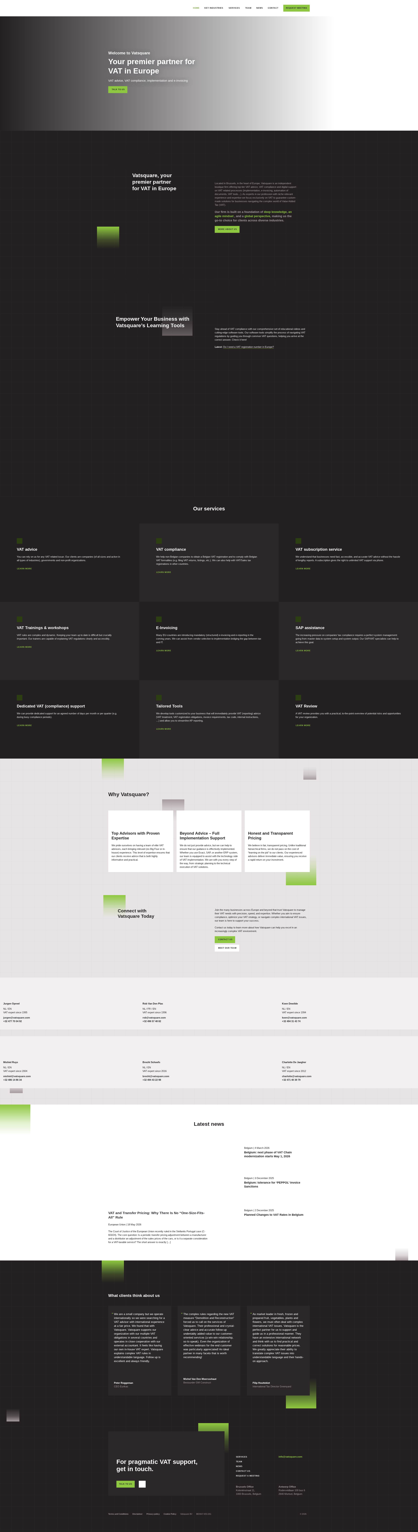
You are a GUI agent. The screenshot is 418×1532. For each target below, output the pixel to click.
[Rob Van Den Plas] (153, 991)
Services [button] (234, 8)
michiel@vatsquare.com (17, 1076)
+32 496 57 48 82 (152, 1021)
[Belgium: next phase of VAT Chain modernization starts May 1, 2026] (226, 1153)
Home (196, 8)
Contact (273, 8)
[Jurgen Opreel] (13, 991)
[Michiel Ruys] (13, 1049)
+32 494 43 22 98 (152, 1079)
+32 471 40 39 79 (291, 1079)
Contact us (225, 939)
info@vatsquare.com (290, 1456)
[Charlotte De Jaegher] (292, 1049)
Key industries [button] (213, 8)
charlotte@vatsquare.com (296, 1076)
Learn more (24, 569)
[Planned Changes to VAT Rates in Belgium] (226, 1214)
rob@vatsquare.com (154, 1017)
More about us (227, 229)
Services (241, 1457)
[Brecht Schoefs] (153, 1049)
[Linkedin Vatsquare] (142, 1484)
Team (248, 8)
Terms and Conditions (118, 1514)
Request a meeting (247, 1476)
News (259, 8)
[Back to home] (125, 8)
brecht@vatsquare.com (156, 1076)
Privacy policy (153, 1514)
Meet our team (227, 948)
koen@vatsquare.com (294, 1017)
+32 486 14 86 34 (12, 1079)
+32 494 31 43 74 (291, 1021)
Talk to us (118, 89)
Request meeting (296, 8)
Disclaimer (137, 1514)
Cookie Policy (170, 1514)
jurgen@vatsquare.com (16, 1017)
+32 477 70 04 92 (12, 1021)
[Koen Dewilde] (292, 991)
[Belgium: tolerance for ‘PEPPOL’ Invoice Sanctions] (226, 1184)
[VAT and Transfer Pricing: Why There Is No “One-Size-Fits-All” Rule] (141, 1171)
